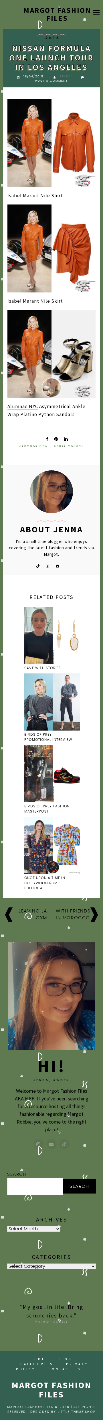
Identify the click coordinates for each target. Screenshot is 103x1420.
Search (17, 1174)
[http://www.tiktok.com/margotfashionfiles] (64, 1144)
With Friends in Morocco (73, 914)
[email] (58, 565)
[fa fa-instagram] (47, 565)
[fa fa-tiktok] (37, 565)
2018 (52, 38)
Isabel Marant (23, 195)
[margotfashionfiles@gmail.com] (51, 1144)
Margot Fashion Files (57, 14)
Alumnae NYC (22, 406)
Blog (65, 1359)
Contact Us (64, 1369)
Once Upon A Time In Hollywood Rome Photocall (44, 883)
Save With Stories (42, 668)
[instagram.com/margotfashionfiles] (38, 1144)
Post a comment (51, 80)
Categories (36, 1364)
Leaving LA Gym (33, 914)
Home (38, 1359)
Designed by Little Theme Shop (63, 1411)
